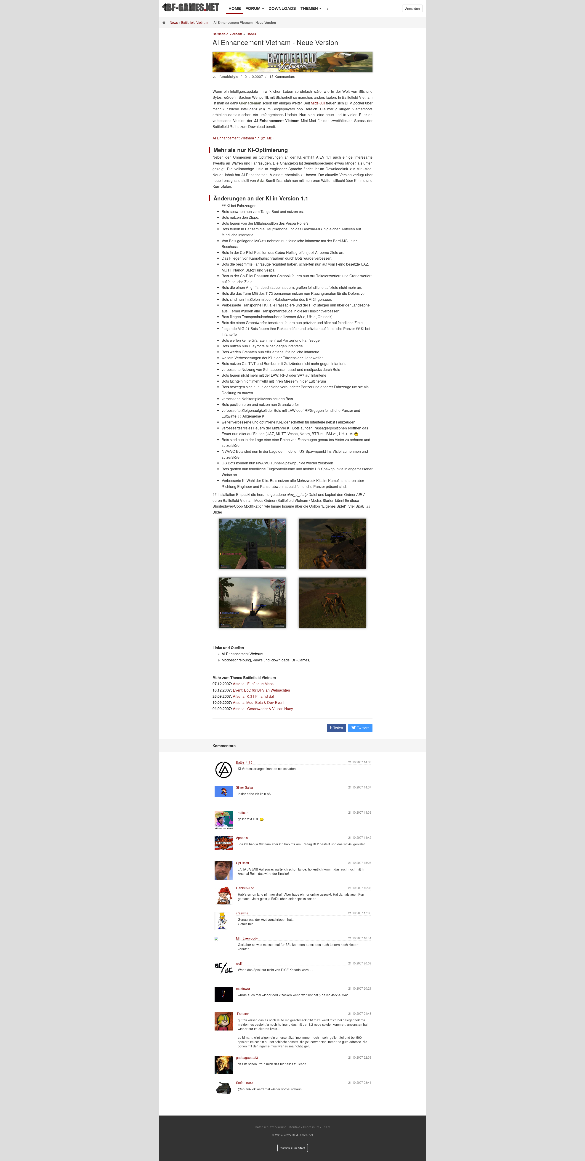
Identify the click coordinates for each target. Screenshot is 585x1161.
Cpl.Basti (242, 862)
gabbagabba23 (247, 1057)
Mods (251, 34)
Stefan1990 (244, 1082)
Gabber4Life (245, 888)
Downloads (282, 8)
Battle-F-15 (244, 762)
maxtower (243, 988)
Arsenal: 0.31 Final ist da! (253, 696)
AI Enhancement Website (242, 653)
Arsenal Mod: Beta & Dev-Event (258, 702)
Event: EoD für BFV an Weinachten (261, 690)
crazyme (242, 913)
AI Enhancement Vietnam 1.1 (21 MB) (243, 138)
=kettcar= (243, 812)
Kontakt (294, 1127)
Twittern (363, 727)
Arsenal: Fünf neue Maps (253, 683)
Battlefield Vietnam (194, 22)
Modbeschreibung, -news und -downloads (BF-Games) (266, 660)
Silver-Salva (244, 787)
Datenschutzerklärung (271, 1127)
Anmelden (412, 8)
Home (235, 8)
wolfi (239, 963)
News (174, 22)
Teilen (337, 727)
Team (326, 1127)
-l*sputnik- (243, 1013)
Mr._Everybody (247, 938)
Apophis (242, 837)
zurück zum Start (292, 1148)
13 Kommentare (282, 76)
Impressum (311, 1127)
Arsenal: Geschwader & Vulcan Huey (263, 708)
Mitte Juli (318, 103)
